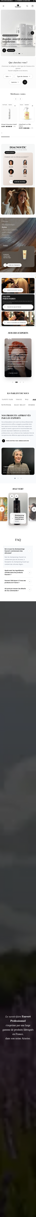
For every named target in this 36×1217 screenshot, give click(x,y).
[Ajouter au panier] (15, 106)
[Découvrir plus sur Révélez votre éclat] (4, 50)
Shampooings (8, 224)
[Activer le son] (23, 496)
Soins (4, 227)
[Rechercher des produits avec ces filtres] (25, 82)
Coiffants (6, 237)
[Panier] (32, 6)
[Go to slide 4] (21, 54)
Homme (5, 234)
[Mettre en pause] (18, 496)
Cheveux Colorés (10, 229)
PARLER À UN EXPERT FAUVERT (14, 290)
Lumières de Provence (8, 38)
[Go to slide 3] (19, 54)
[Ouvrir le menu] (3, 6)
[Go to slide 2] (16, 54)
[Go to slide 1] (14, 54)
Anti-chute (7, 232)
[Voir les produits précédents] (16, 99)
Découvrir (11, 50)
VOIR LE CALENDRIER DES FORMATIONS (16, 322)
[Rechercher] (27, 6)
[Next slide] (32, 33)
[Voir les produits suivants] (20, 99)
